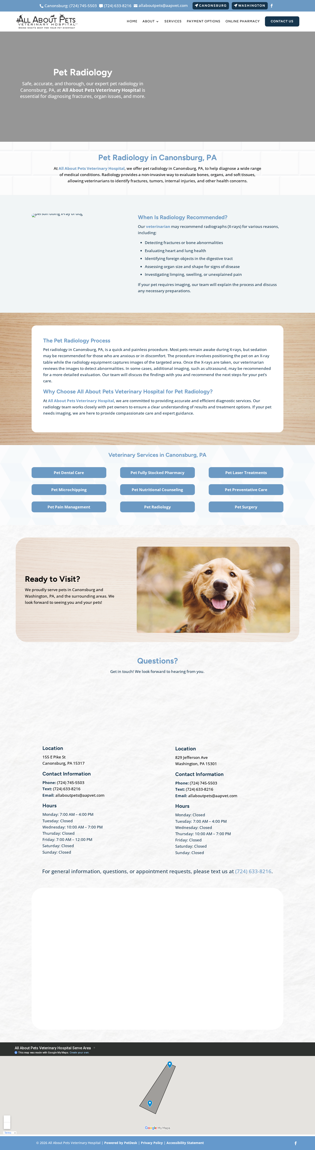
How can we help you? (65, 966)
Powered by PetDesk (120, 1143)
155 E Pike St (53, 757)
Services (173, 21)
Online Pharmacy (243, 21)
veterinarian (158, 226)
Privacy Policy (152, 1143)
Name (50, 909)
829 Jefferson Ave (191, 757)
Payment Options (203, 21)
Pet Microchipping (69, 489)
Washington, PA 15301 (196, 763)
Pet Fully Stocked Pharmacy (157, 472)
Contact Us (282, 21)
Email (49, 928)
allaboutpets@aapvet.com (79, 795)
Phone (49, 947)
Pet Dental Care (69, 472)
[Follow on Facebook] (271, 5)
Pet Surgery (246, 507)
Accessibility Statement (185, 1143)
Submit (54, 1007)
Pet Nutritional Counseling (157, 489)
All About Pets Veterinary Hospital (101, 90)
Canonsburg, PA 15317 (63, 763)
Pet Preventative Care (246, 489)
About (149, 21)
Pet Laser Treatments (246, 472)
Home (132, 21)
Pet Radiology (157, 507)
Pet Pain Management (69, 507)
